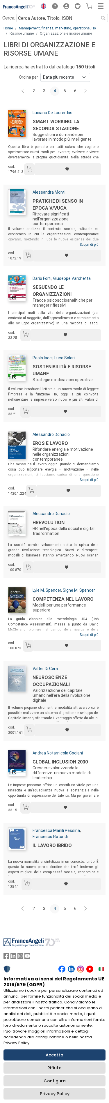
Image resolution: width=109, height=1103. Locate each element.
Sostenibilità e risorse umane (62, 370)
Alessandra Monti (49, 192)
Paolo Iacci (43, 358)
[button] (42, 7)
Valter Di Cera (45, 668)
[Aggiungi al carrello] (29, 169)
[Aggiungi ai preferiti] (68, 169)
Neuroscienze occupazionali (51, 681)
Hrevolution (49, 522)
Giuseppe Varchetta (72, 278)
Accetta (54, 1055)
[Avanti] (85, 91)
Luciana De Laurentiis (52, 112)
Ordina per (28, 77)
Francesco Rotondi (50, 836)
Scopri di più (89, 245)
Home (8, 28)
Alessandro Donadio (51, 434)
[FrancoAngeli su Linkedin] (13, 957)
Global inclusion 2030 (60, 762)
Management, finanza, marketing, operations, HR (57, 28)
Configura (55, 1081)
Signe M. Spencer (79, 590)
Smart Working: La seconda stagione (56, 125)
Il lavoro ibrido (52, 845)
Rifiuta (54, 1068)
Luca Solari (64, 358)
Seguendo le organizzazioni (52, 290)
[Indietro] (23, 91)
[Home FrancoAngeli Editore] (19, 7)
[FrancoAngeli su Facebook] (6, 957)
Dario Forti (42, 278)
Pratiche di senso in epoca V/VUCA (58, 204)
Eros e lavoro (50, 443)
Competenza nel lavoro (63, 599)
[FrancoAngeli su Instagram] (20, 957)
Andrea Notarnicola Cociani (58, 753)
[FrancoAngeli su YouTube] (27, 957)
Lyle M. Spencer (47, 590)
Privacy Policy (54, 1094)
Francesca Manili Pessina (56, 830)
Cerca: (8, 18)
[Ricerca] (103, 18)
